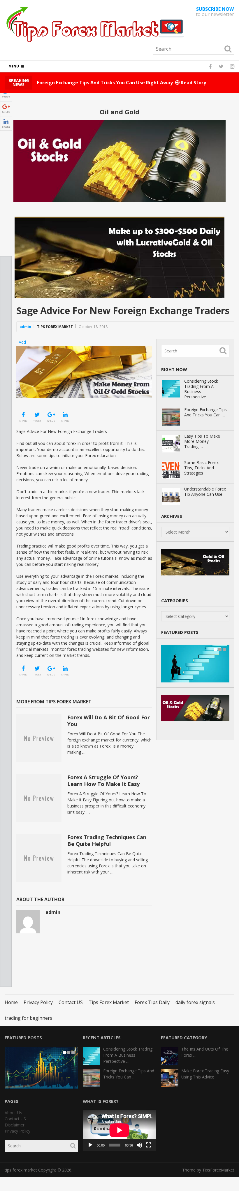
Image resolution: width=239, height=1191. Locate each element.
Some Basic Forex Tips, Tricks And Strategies (201, 468)
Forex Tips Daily (152, 1002)
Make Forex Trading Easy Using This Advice (205, 1074)
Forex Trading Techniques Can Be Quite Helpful (106, 840)
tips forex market (21, 1170)
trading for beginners (28, 1018)
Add (22, 342)
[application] (119, 1130)
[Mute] (139, 1145)
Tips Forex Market (55, 326)
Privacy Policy (38, 1002)
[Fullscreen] (149, 1145)
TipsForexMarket (218, 1170)
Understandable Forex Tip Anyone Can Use (205, 491)
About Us (13, 1112)
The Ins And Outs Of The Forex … (204, 1052)
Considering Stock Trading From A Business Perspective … (201, 389)
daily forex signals (195, 1002)
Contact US (71, 1002)
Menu (13, 66)
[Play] (90, 1145)
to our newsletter (215, 11)
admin (25, 326)
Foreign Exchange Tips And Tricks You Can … (205, 412)
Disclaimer (14, 1125)
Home (11, 1002)
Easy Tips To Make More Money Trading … (202, 441)
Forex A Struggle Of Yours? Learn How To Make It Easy (103, 780)
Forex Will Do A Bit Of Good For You (108, 721)
